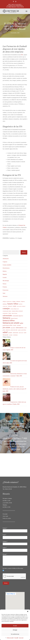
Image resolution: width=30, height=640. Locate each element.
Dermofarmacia (6, 268)
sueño (25, 332)
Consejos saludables (7, 264)
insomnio (19, 325)
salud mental (15, 332)
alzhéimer (5, 304)
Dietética (5, 271)
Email (4, 534)
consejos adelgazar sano (14, 308)
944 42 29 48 (8, 489)
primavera (8, 330)
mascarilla (13, 327)
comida (14, 306)
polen (4, 330)
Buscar (24, 252)
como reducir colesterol (21, 306)
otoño (25, 327)
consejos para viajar (7, 311)
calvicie (20, 304)
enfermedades (7, 315)
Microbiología (6, 280)
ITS (22, 54)
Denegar (15, 630)
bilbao (16, 304)
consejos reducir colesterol (17, 311)
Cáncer (9, 313)
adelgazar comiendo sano (7, 301)
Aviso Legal (21, 637)
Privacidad (16, 637)
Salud (4, 293)
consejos (6, 308)
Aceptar (15, 625)
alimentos (18, 301)
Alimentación (6, 258)
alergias (14, 301)
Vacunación (5, 335)
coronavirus (5, 313)
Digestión (5, 274)
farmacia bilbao (9, 320)
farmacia (6, 318)
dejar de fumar (14, 313)
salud (5, 332)
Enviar (5, 583)
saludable (10, 332)
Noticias (15, 19)
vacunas (10, 335)
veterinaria (15, 335)
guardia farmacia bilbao (8, 325)
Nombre (5, 528)
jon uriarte (6, 327)
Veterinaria (5, 296)
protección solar (14, 330)
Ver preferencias (15, 634)
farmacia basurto (14, 318)
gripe (21, 323)
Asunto (5, 547)
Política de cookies (10, 637)
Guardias (5, 277)
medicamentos (20, 327)
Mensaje (5, 554)
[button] (27, 611)
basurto (10, 304)
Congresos (5, 261)
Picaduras (5, 287)
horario (14, 325)
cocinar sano (5, 306)
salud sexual (21, 332)
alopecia (23, 301)
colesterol (10, 306)
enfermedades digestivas (18, 315)
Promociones (5, 290)
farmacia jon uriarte (11, 323)
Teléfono (5, 541)
